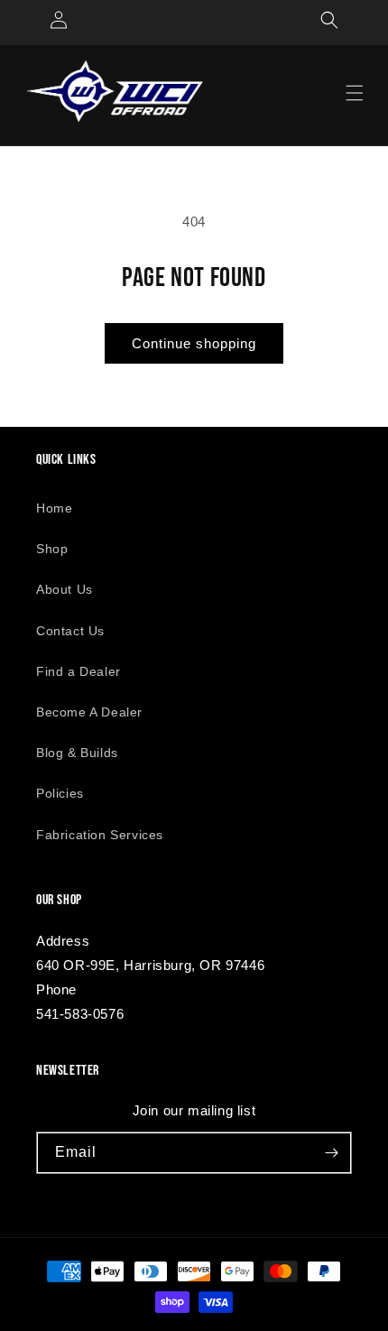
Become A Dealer (89, 712)
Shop (52, 548)
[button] (329, 20)
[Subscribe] (331, 1153)
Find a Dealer (78, 671)
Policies (60, 793)
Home (54, 508)
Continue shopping (194, 343)
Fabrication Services (99, 834)
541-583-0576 (80, 1013)
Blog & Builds (77, 752)
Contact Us (70, 631)
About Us (64, 589)
